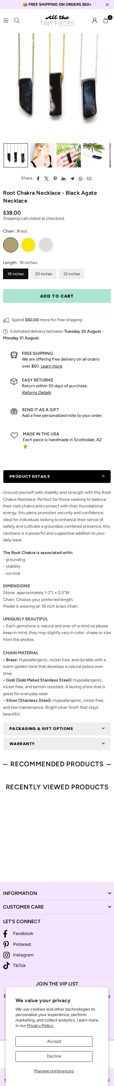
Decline (54, 1056)
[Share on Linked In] (63, 178)
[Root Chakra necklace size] (69, 155)
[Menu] (5, 20)
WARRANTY (22, 744)
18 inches (16, 274)
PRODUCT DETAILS (29, 476)
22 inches (72, 274)
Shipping (11, 218)
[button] (105, 20)
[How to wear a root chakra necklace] (42, 155)
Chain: (15, 231)
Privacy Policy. (40, 1025)
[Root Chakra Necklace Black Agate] (16, 155)
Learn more (51, 366)
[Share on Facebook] (38, 178)
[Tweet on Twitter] (46, 178)
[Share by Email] (89, 178)
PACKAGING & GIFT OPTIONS (41, 728)
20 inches (43, 274)
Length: (20, 262)
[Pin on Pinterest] (55, 178)
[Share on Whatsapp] (80, 178)
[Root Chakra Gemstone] (95, 155)
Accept (54, 1041)
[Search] (16, 20)
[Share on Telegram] (72, 178)
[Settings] (94, 20)
